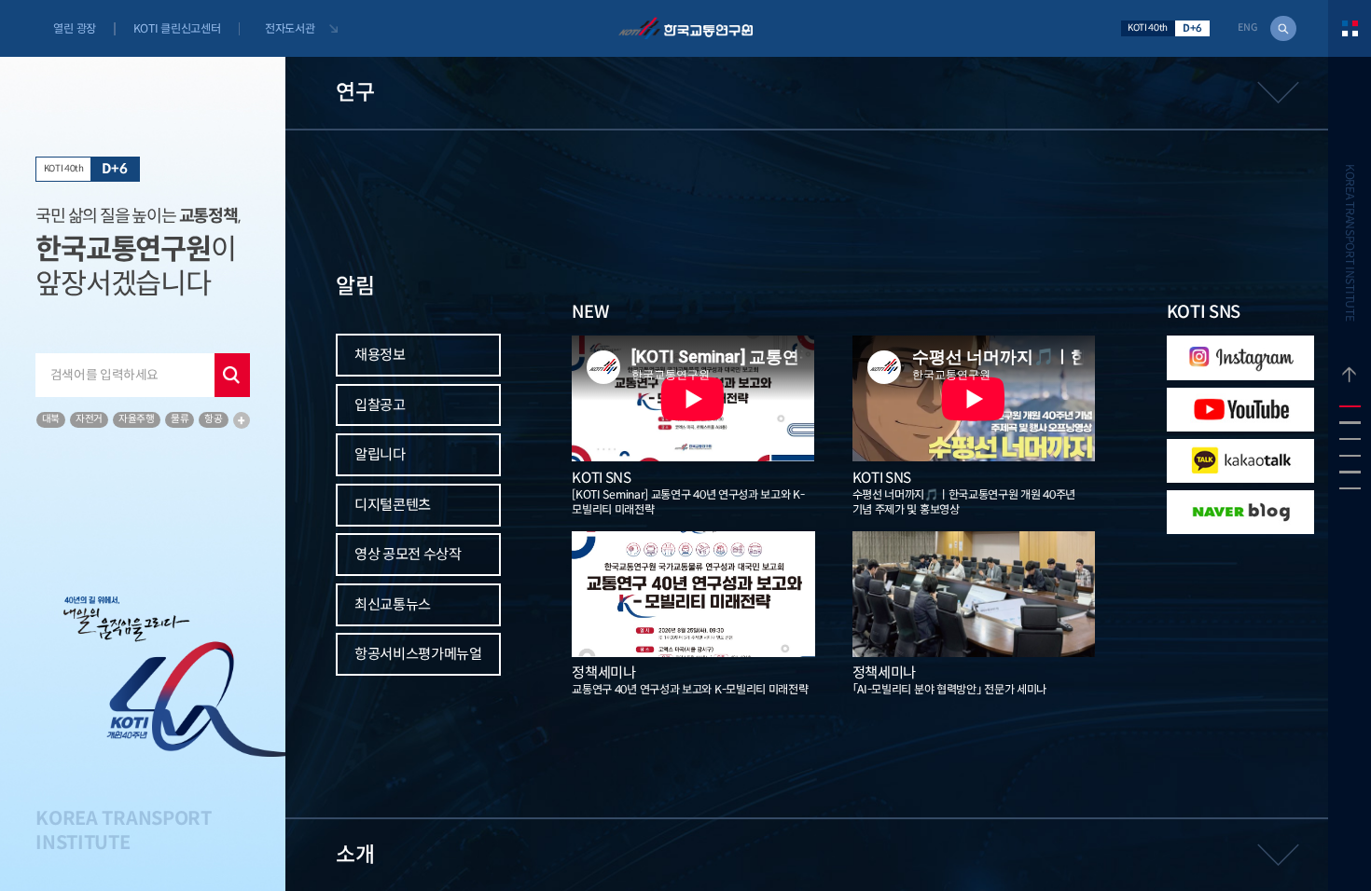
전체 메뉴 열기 (1349, 28)
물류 (179, 419)
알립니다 (379, 454)
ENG (1247, 28)
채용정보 (379, 354)
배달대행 (115, 609)
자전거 (89, 419)
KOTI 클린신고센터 (176, 28)
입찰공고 (379, 405)
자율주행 (136, 419)
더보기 (241, 420)
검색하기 (1283, 29)
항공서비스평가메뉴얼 (417, 654)
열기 (825, 93)
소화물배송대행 (94, 630)
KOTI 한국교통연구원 (685, 28)
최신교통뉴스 (392, 604)
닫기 (232, 375)
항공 (213, 419)
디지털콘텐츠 (392, 505)
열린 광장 (74, 28)
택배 (71, 609)
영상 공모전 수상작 (407, 554)
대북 (51, 419)
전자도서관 (289, 28)
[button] (1350, 406)
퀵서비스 (166, 609)
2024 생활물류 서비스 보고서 (134, 584)
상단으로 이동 (1350, 361)
